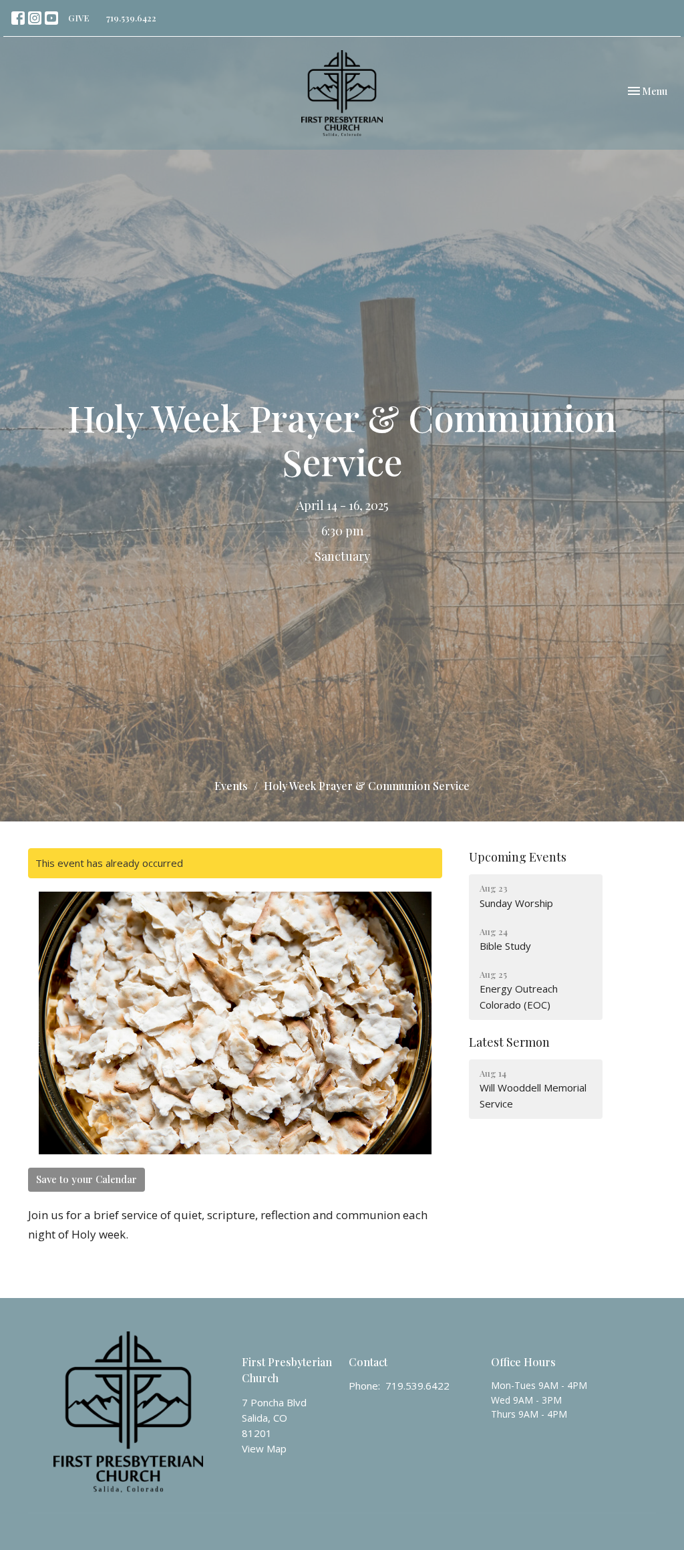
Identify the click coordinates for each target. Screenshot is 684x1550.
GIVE (79, 17)
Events (231, 786)
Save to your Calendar (86, 1179)
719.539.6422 (131, 17)
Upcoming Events (517, 857)
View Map (264, 1448)
